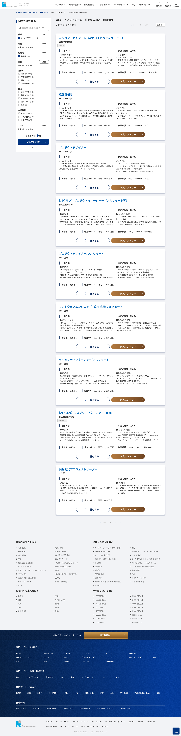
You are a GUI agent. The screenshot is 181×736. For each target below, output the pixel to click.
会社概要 (103, 4)
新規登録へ (106, 635)
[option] (33, 38)
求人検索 (59, 4)
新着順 (159, 25)
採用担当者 (89, 4)
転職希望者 (74, 4)
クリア (32, 147)
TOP (176, 732)
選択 (44, 34)
